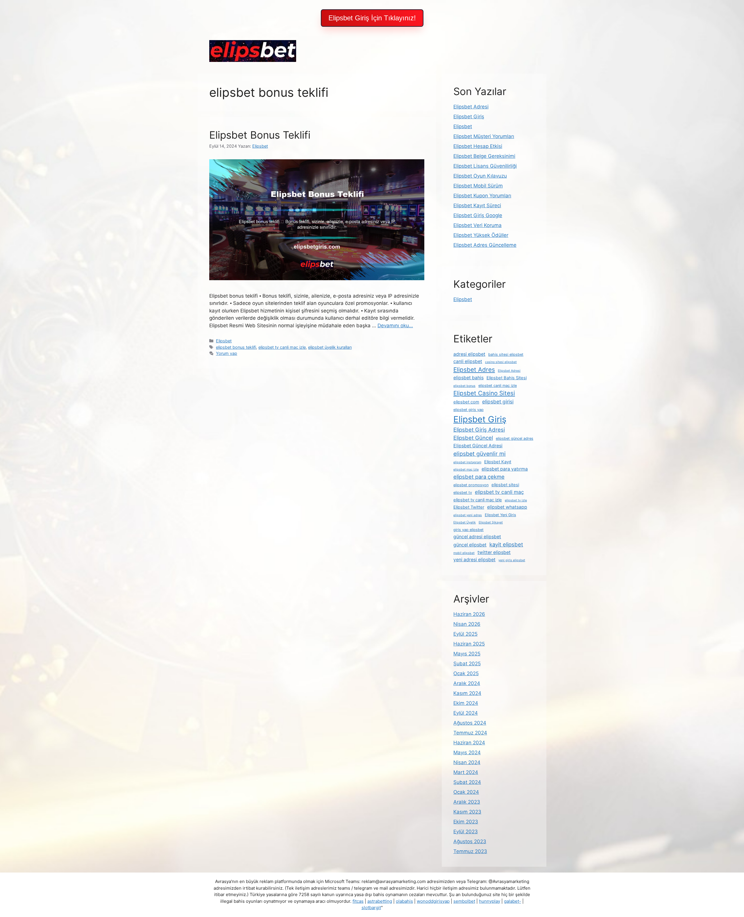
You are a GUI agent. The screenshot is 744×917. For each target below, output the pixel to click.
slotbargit (371, 907)
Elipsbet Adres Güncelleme (484, 245)
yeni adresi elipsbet (474, 559)
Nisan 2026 (466, 624)
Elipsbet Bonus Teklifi (259, 135)
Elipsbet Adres (474, 369)
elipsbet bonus (464, 386)
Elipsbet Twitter (468, 507)
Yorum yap (226, 353)
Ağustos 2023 (469, 841)
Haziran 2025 (469, 644)
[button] (372, 18)
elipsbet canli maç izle (497, 385)
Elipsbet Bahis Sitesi (507, 377)
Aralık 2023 (466, 802)
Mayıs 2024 (467, 752)
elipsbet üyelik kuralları (330, 347)
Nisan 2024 (466, 762)
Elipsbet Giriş (468, 116)
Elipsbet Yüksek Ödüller (480, 235)
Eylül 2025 (465, 634)
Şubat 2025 (467, 663)
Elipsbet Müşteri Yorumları (483, 136)
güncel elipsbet (470, 545)
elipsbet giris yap (468, 409)
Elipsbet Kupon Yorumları (482, 196)
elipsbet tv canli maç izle (282, 347)
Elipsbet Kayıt (497, 461)
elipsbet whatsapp (507, 507)
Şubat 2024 (467, 782)
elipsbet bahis (468, 377)
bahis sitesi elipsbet (505, 354)
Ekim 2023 (465, 822)
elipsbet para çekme (479, 476)
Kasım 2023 (467, 812)
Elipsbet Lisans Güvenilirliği (485, 166)
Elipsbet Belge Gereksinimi (484, 156)
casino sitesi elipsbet (501, 362)
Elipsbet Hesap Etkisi (477, 146)
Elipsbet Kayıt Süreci (477, 205)
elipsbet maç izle (466, 469)
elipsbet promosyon (471, 485)
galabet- (512, 901)
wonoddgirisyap (433, 901)
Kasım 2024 (467, 693)
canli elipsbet (467, 361)
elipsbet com (466, 402)
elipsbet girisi (498, 401)
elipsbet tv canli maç (499, 492)
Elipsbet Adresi (471, 107)
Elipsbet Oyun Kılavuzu (480, 176)
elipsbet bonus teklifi (236, 347)
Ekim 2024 (465, 703)
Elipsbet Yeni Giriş (500, 515)
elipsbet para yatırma (505, 469)
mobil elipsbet (464, 553)
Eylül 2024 (465, 713)
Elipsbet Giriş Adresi (479, 429)
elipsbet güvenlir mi (479, 453)
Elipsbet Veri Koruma (477, 225)
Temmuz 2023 (470, 851)
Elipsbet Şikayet (491, 522)
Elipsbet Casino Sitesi (484, 393)
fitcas (358, 901)
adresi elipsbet (469, 354)
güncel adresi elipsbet (477, 536)
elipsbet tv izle (516, 500)
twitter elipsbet (494, 552)
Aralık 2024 (466, 683)
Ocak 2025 (466, 673)
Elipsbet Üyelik (464, 522)
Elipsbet (224, 340)
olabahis (404, 901)
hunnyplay (489, 901)
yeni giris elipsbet (511, 560)
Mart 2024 (465, 772)
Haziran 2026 (469, 614)
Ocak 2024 (466, 792)
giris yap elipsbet (468, 530)
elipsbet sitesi (505, 484)
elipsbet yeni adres (467, 515)
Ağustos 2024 (469, 723)
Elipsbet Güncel (473, 438)
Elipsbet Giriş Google (477, 215)
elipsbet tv (462, 492)
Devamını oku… (395, 325)
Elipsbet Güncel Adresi (477, 445)
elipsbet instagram (467, 462)
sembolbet (464, 901)
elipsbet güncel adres (514, 438)
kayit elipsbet (506, 544)
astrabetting (379, 901)
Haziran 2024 (469, 743)
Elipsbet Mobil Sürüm (478, 186)
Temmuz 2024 (470, 733)
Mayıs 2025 (466, 654)
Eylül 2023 (465, 831)
